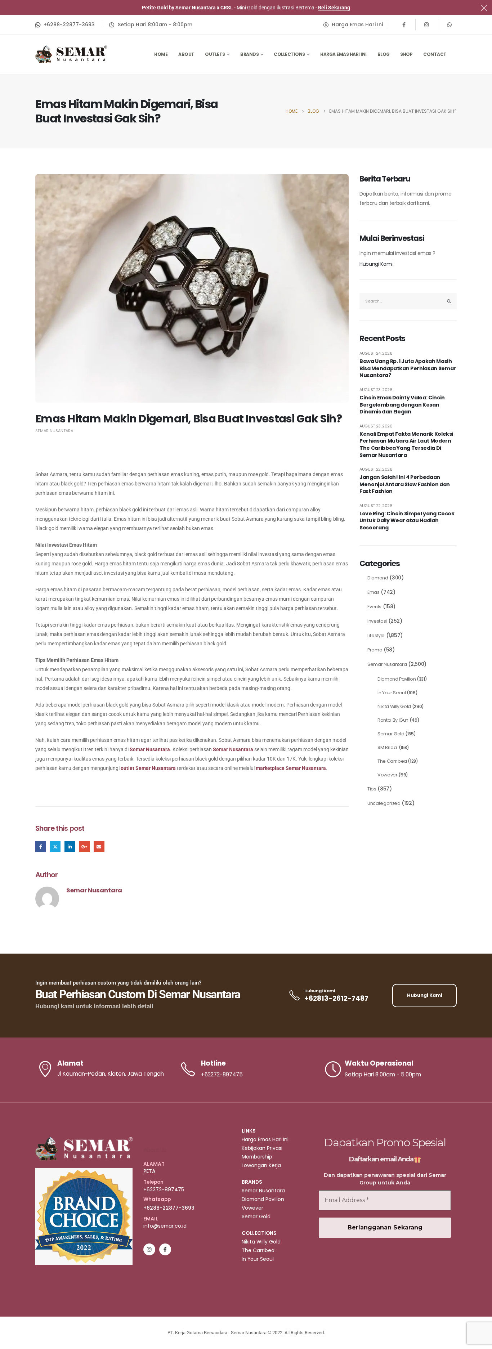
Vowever (387, 775)
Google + (84, 846)
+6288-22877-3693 (168, 1207)
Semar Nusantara (54, 431)
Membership (257, 1156)
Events (374, 607)
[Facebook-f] (165, 1249)
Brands (249, 54)
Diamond (377, 578)
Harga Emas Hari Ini (343, 54)
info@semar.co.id (165, 1225)
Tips (371, 789)
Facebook (40, 846)
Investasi (377, 621)
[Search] (449, 301)
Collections (289, 54)
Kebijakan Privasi (262, 1148)
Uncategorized (383, 803)
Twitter (55, 846)
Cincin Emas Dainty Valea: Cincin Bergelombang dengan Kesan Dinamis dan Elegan (402, 404)
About (186, 54)
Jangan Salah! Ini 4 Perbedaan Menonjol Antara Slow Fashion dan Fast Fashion (404, 484)
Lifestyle (376, 635)
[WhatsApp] (449, 24)
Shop (406, 54)
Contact (435, 54)
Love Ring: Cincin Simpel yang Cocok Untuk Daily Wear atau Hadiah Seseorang (407, 520)
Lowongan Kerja (261, 1165)
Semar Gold (390, 734)
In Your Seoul (391, 693)
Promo (374, 650)
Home (160, 54)
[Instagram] (427, 24)
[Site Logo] (71, 54)
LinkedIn (69, 846)
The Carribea (392, 761)
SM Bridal (387, 747)
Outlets (215, 54)
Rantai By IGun (392, 720)
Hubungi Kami (376, 264)
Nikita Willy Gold (394, 706)
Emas (373, 592)
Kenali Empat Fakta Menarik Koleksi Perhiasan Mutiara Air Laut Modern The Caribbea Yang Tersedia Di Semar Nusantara (406, 445)
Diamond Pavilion (396, 679)
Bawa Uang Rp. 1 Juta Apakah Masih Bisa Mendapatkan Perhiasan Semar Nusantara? (407, 368)
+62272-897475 (163, 1189)
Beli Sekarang (334, 7)
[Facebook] (404, 24)
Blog (383, 54)
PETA (149, 1171)
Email (99, 846)
